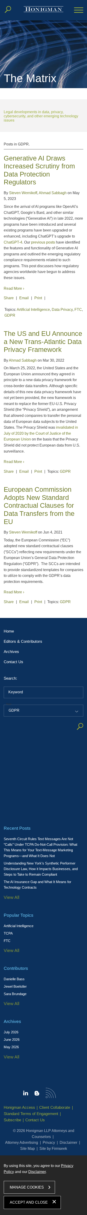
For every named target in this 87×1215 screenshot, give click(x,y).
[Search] (8, 9)
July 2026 (11, 1032)
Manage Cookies (27, 1187)
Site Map (27, 1149)
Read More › (14, 288)
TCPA (8, 933)
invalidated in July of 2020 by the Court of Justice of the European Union (41, 433)
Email (24, 298)
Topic (9, 704)
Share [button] (9, 298)
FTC (7, 941)
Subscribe (12, 1120)
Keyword (15, 692)
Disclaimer (68, 1142)
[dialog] (43, 1185)
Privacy (49, 1142)
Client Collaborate (54, 1107)
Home (9, 631)
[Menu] (78, 10)
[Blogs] (37, 1094)
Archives (11, 651)
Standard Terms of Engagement (31, 1114)
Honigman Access (19, 1107)
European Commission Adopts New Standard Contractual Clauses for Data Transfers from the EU (39, 505)
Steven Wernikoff (23, 193)
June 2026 (11, 1039)
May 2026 (11, 1047)
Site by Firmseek (53, 1149)
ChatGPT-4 (13, 242)
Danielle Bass (14, 979)
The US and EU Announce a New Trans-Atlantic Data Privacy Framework (43, 341)
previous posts (43, 242)
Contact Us (13, 662)
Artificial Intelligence (18, 926)
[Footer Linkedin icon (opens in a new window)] (25, 1094)
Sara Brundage (15, 994)
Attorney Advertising (21, 1142)
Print (38, 298)
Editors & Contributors (23, 641)
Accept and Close (29, 1202)
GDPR (9, 315)
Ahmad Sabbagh (53, 193)
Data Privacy (62, 310)
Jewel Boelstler (15, 986)
